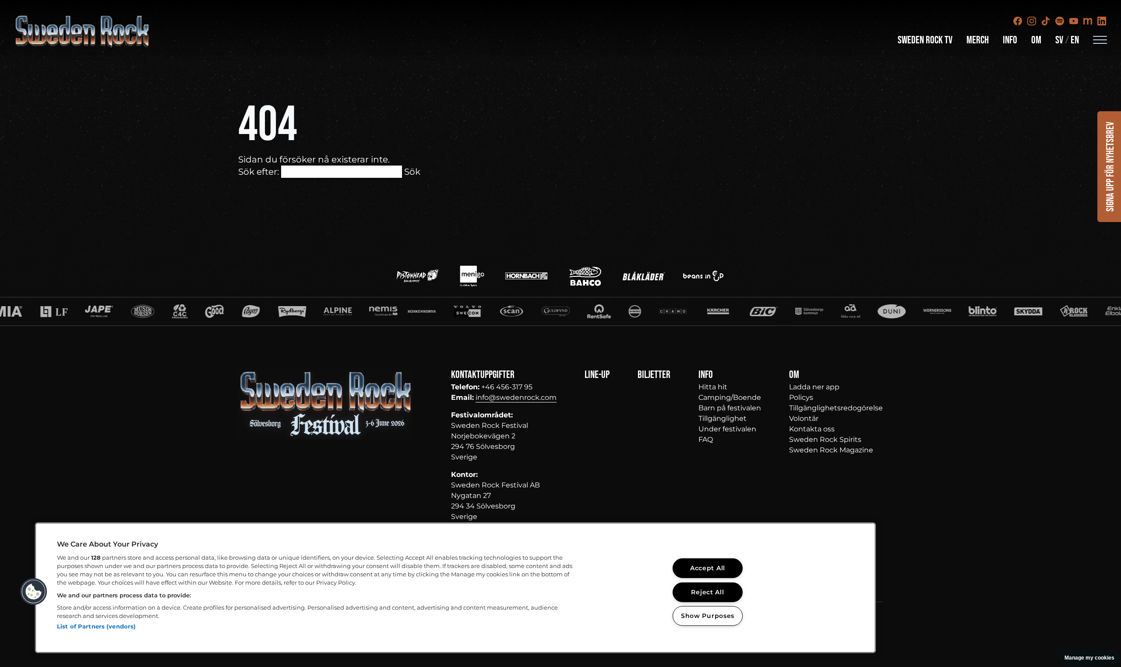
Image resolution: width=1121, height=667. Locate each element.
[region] (455, 587)
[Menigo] (472, 276)
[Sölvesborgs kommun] (741, 311)
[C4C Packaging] (112, 311)
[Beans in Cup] (703, 276)
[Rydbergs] (225, 311)
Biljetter (654, 374)
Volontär (803, 418)
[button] (34, 592)
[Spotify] (1059, 21)
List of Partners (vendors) (96, 626)
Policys (801, 397)
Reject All (707, 592)
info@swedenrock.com (516, 397)
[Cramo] (605, 311)
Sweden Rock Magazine (831, 450)
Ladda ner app (814, 387)
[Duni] (824, 311)
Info (1010, 40)
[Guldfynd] (488, 311)
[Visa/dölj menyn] (1100, 39)
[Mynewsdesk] (1087, 21)
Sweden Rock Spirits (825, 439)
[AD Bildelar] (783, 311)
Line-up (597, 374)
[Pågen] (183, 311)
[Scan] (444, 311)
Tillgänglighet (722, 418)
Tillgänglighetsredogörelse (836, 408)
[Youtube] (1073, 21)
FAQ (705, 439)
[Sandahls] (567, 311)
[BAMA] (147, 311)
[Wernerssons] (870, 311)
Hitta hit (712, 387)
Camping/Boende (729, 397)
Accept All (707, 568)
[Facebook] (1017, 21)
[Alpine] (270, 311)
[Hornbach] (526, 276)
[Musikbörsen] (75, 311)
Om (1036, 40)
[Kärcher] (650, 311)
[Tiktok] (1045, 21)
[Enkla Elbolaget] (1052, 311)
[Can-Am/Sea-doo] (1097, 311)
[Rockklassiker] (1006, 311)
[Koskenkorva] (354, 311)
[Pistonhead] (418, 276)
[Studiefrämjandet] (316, 311)
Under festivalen (727, 429)
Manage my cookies (1089, 658)
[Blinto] (915, 311)
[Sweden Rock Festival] (82, 31)
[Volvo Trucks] (400, 311)
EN (1075, 40)
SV (1059, 40)
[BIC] (696, 311)
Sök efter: (258, 171)
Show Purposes (707, 616)
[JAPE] (32, 311)
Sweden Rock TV (925, 40)
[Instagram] (1031, 21)
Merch (977, 40)
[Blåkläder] (644, 276)
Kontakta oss (812, 429)
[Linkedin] (1101, 21)
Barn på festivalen (729, 408)
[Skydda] (961, 311)
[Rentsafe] (531, 311)
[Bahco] (585, 276)
